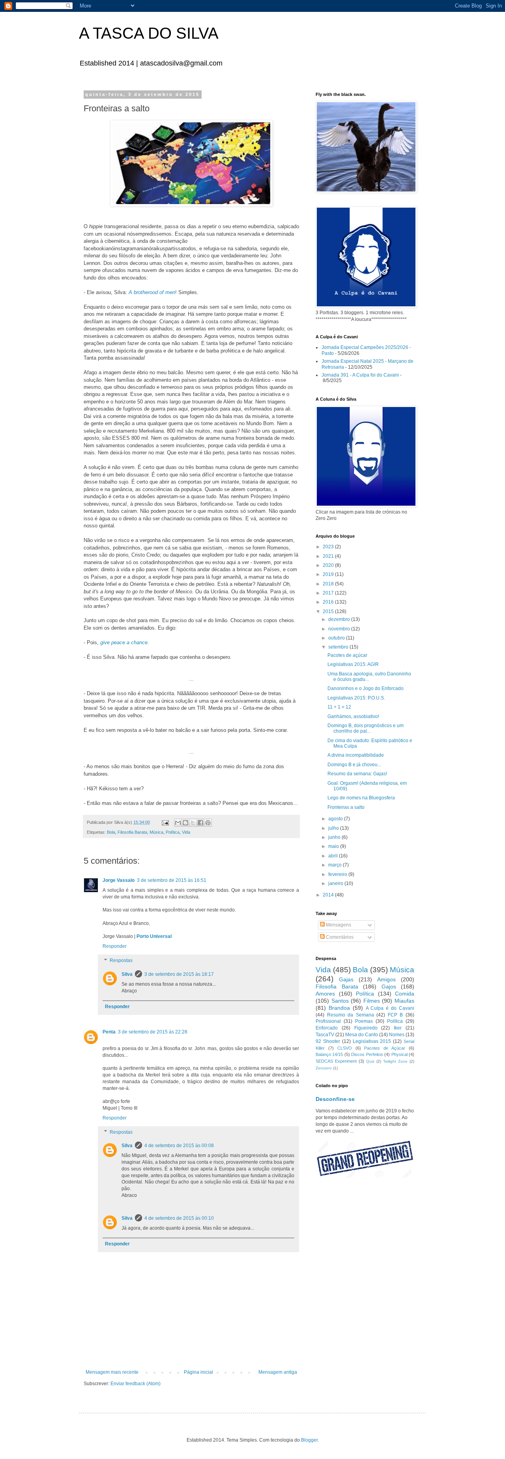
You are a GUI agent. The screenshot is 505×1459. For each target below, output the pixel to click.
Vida (186, 832)
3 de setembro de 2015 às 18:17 (179, 974)
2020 (329, 565)
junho (335, 837)
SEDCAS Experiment (336, 1061)
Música (156, 832)
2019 (329, 574)
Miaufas (404, 1001)
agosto (336, 818)
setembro (339, 647)
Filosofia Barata (132, 832)
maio (334, 846)
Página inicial (198, 1372)
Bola (111, 832)
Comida (404, 993)
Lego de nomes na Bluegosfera (361, 798)
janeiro (336, 883)
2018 (329, 584)
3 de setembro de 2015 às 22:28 (152, 1032)
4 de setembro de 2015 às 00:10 (179, 1218)
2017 (329, 593)
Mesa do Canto (361, 1034)
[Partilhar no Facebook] (200, 823)
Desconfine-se (335, 1099)
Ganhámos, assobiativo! (353, 716)
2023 (329, 546)
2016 (329, 602)
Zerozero (324, 1068)
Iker (398, 1028)
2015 (329, 611)
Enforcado (327, 1028)
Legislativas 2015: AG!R (353, 664)
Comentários (339, 937)
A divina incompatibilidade (355, 755)
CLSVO (344, 1048)
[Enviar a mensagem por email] (178, 823)
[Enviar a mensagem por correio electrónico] (165, 822)
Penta (109, 1032)
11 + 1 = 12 (339, 707)
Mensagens (338, 925)
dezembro (339, 619)
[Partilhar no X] (193, 823)
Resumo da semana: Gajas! (357, 773)
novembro (339, 629)
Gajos (389, 986)
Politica (395, 1021)
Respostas (121, 960)
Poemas (364, 1021)
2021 (329, 556)
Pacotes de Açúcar (384, 1048)
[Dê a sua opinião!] (185, 823)
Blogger (309, 1440)
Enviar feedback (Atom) (135, 1383)
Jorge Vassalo (119, 880)
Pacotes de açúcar (347, 655)
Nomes (396, 1034)
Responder (115, 946)
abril (333, 856)
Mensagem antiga (277, 1372)
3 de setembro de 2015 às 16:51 (171, 880)
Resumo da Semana (350, 1015)
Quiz (370, 1061)
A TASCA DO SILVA (149, 33)
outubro (337, 638)
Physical (399, 1054)
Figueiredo (366, 1028)
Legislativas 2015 (372, 1041)
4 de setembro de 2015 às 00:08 (179, 1145)
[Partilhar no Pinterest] (208, 823)
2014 (329, 895)
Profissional (328, 1021)
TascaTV (325, 1034)
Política (173, 832)
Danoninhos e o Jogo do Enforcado (365, 688)
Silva (127, 974)
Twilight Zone (395, 1061)
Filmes (371, 1001)
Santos (340, 1001)
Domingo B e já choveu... (354, 764)
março (335, 865)
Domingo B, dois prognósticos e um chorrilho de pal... (365, 728)
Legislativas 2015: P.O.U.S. (356, 698)
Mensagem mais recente (112, 1372)
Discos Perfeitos (367, 1054)
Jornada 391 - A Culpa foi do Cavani (360, 375)
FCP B (395, 1015)
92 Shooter (328, 1041)
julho (334, 828)
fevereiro (338, 874)
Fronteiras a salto (346, 807)
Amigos (386, 979)
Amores (325, 993)
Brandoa (339, 1008)
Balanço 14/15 (329, 1054)
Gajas (346, 979)
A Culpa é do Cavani (390, 1008)
